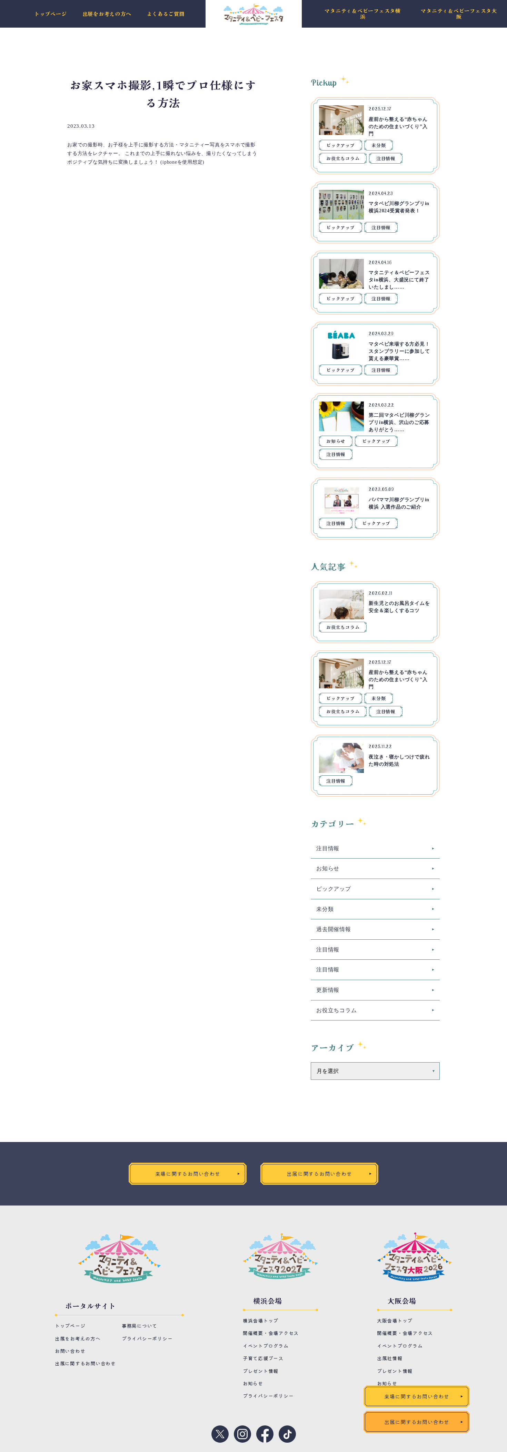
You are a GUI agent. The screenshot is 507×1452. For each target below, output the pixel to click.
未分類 (378, 145)
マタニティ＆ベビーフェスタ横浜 (363, 13)
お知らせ (335, 441)
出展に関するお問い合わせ (85, 1363)
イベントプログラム (266, 1345)
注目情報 (385, 158)
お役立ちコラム (342, 158)
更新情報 (327, 990)
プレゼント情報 (260, 1370)
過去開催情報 (333, 929)
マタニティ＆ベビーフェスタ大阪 (459, 13)
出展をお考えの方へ (106, 14)
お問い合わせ (70, 1350)
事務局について (139, 1325)
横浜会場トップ (260, 1320)
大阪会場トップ (394, 1320)
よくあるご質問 (166, 14)
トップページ (50, 14)
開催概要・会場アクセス (271, 1332)
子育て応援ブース (263, 1358)
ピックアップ (340, 145)
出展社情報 (389, 1358)
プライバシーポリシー (147, 1338)
